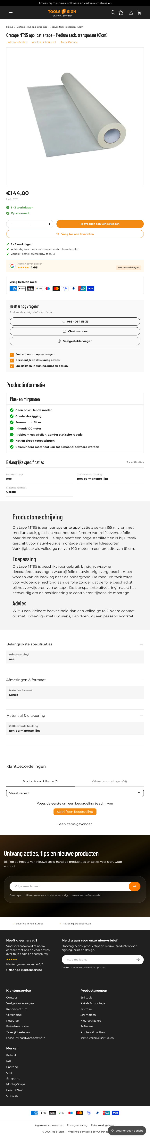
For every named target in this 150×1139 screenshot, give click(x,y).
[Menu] (10, 12)
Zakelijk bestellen (18, 1032)
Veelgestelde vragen (20, 1003)
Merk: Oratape (69, 42)
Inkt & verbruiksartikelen (97, 1038)
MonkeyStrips (15, 1084)
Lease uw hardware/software (25, 1038)
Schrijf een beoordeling (75, 812)
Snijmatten (88, 1015)
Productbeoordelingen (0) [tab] (40, 781)
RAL (9, 1061)
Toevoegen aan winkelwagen (100, 223)
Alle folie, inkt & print (44, 42)
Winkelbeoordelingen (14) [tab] (109, 781)
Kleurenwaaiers (90, 1020)
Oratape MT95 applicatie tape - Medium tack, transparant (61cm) (50, 26)
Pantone (12, 1067)
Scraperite (13, 1078)
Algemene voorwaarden (49, 1125)
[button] (139, 12)
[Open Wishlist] (120, 12)
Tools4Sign (57, 1131)
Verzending (14, 1015)
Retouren (12, 1020)
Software (86, 1026)
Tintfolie (86, 1009)
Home (9, 26)
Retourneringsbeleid (103, 1125)
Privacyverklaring (77, 1125)
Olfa (9, 1072)
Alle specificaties (17, 42)
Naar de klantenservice (25, 970)
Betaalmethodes (17, 1026)
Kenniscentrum (16, 1009)
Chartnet (102, 1131)
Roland (11, 1055)
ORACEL (12, 1095)
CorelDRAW (14, 1090)
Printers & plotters (92, 1032)
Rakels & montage (92, 1003)
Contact (11, 997)
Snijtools (86, 997)
